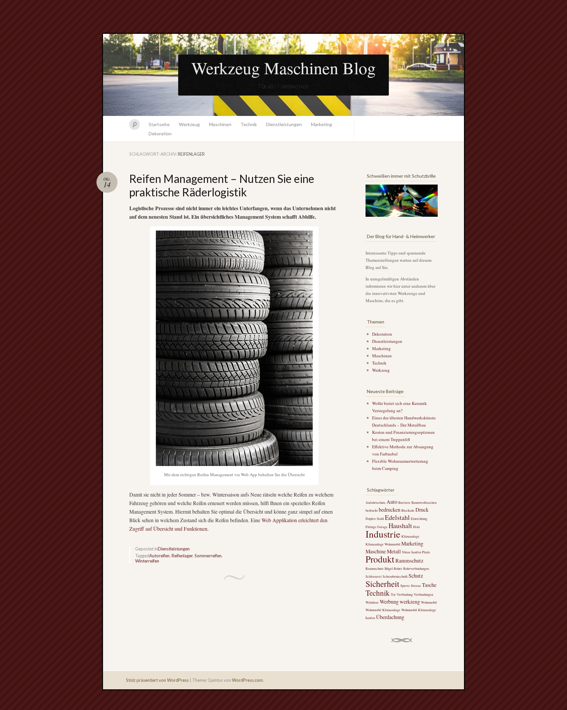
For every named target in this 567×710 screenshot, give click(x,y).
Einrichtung (419, 518)
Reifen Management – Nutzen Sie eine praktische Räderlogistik (221, 185)
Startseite (159, 124)
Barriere (404, 502)
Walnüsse (372, 602)
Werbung (389, 601)
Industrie (383, 533)
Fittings (371, 526)
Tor (393, 594)
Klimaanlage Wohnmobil (383, 544)
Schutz (416, 575)
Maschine (376, 551)
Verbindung (405, 594)
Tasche (429, 584)
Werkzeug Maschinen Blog (283, 67)
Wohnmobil (429, 602)
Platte (426, 552)
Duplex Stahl (375, 518)
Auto (392, 501)
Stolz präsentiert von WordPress (157, 680)
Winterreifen (147, 561)
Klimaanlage (410, 536)
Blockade (407, 510)
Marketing (321, 124)
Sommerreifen (208, 555)
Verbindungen (423, 594)
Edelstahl (397, 517)
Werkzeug (189, 124)
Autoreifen (159, 555)
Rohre (398, 568)
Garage (382, 526)
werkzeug (410, 601)
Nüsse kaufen (411, 552)
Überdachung (390, 617)
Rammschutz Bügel (379, 568)
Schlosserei (374, 576)
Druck (422, 509)
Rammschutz (409, 560)
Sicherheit (382, 583)
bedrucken (389, 509)
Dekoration (160, 133)
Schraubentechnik (395, 576)
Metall (394, 551)
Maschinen (220, 124)
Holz (416, 526)
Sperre (405, 585)
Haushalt (400, 525)
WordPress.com (247, 680)
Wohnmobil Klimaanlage (383, 610)
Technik (249, 124)
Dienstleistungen (284, 124)
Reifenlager (182, 555)
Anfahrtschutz (376, 502)
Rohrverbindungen (416, 568)
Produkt (380, 559)
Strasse (416, 585)
